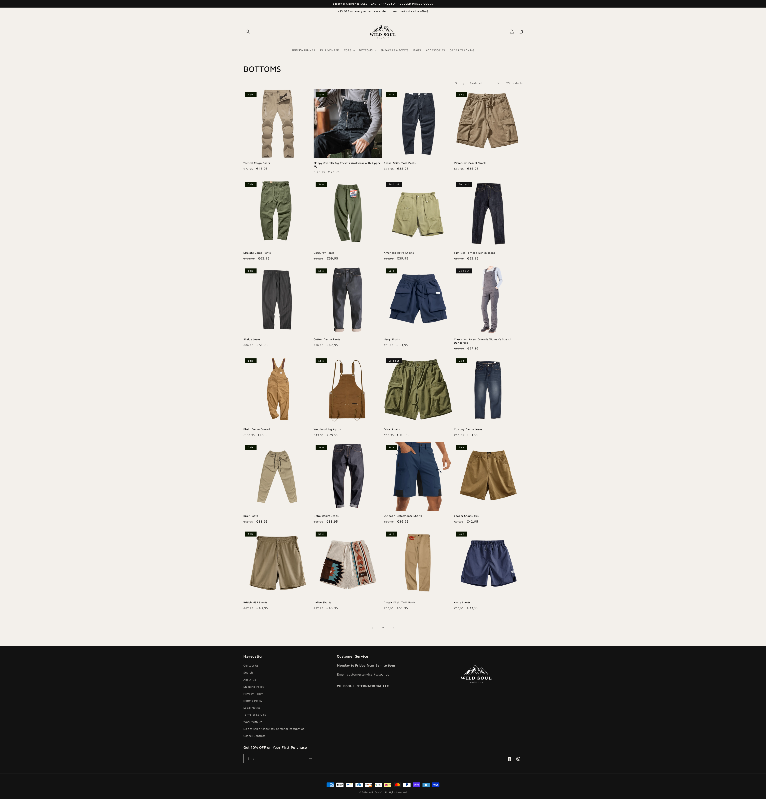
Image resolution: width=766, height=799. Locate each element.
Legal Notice (252, 707)
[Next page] (393, 628)
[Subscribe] (310, 758)
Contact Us (251, 665)
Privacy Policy (253, 693)
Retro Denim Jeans (326, 515)
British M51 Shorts (255, 602)
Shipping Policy (253, 686)
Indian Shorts (322, 602)
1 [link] (372, 628)
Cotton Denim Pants (327, 339)
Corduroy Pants (324, 252)
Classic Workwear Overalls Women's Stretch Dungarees (483, 341)
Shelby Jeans (251, 339)
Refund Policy (253, 700)
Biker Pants (250, 515)
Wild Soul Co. (376, 792)
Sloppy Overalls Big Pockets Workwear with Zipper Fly (347, 164)
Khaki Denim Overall (256, 429)
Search (248, 672)
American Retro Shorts (399, 252)
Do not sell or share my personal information (274, 728)
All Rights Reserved (396, 792)
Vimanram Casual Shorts (470, 163)
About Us (249, 679)
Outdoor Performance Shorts (403, 515)
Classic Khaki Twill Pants (400, 602)
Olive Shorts (392, 429)
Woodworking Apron (327, 429)
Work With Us (252, 721)
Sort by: (460, 83)
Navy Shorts (392, 339)
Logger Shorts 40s (466, 515)
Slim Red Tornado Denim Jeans (474, 252)
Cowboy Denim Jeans (468, 429)
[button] (247, 31)
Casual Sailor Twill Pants (400, 163)
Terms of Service (255, 714)
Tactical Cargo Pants (256, 163)
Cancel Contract (254, 735)
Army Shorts (462, 602)
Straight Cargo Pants (257, 252)
